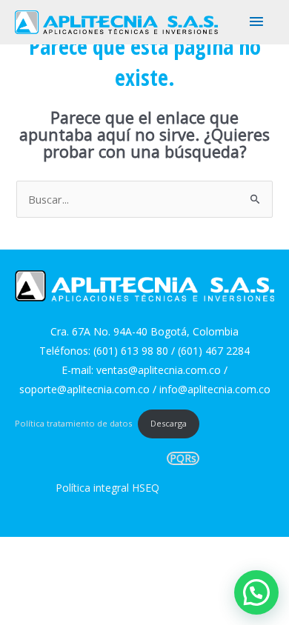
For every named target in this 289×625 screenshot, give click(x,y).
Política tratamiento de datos (73, 423)
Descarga (168, 423)
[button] (256, 592)
